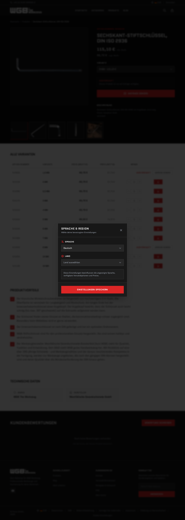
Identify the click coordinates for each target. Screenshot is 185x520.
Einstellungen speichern (92, 289)
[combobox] (92, 248)
